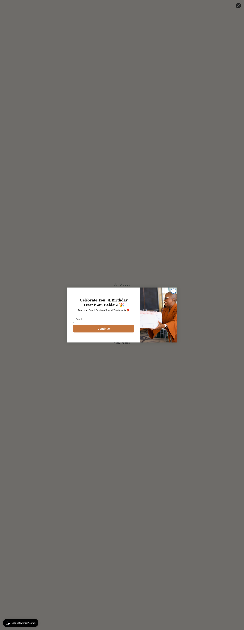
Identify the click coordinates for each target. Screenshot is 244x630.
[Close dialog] (173, 291)
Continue (104, 328)
